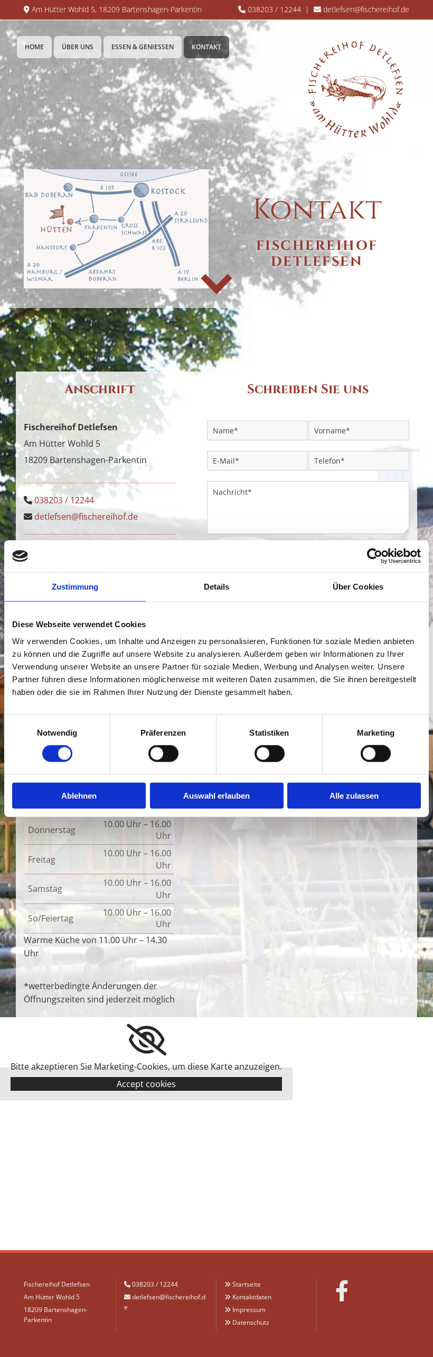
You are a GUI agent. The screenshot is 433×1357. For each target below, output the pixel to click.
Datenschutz (250, 1322)
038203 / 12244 (274, 9)
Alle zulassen (354, 795)
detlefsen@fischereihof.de (366, 9)
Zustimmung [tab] (75, 586)
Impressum (249, 1309)
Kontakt (206, 46)
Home (34, 46)
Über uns (77, 46)
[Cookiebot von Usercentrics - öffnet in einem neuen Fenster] (374, 556)
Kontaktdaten (251, 1296)
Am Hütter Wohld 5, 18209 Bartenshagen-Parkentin (117, 9)
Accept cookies (146, 1084)
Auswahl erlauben (216, 795)
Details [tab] (217, 586)
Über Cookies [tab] (358, 586)
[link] (146, 1040)
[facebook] (342, 1290)
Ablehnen (79, 795)
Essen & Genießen (142, 46)
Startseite (246, 1284)
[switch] (163, 753)
